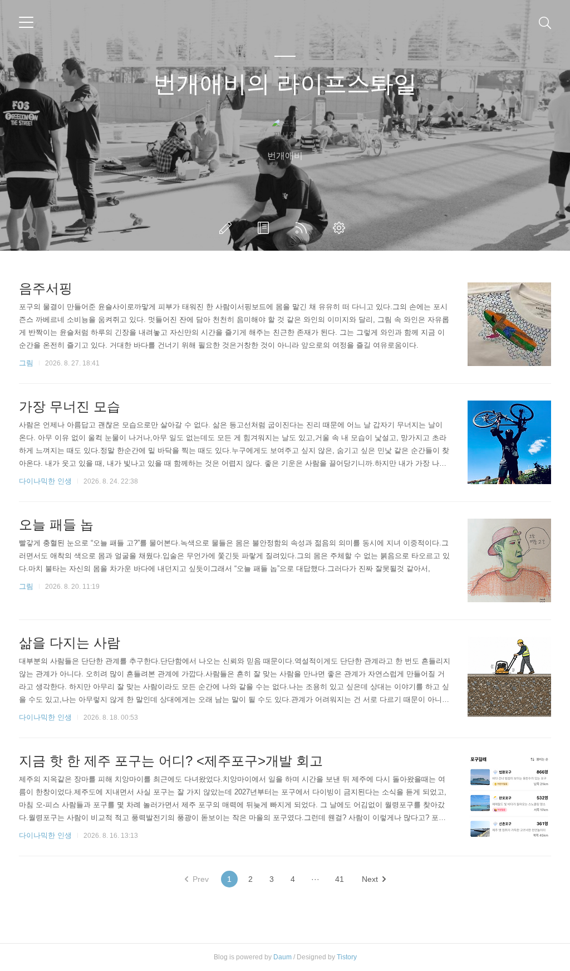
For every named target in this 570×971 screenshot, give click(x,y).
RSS (303, 228)
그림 (26, 363)
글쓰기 (227, 228)
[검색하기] (545, 22)
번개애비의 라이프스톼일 (285, 84)
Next (370, 879)
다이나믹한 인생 (45, 481)
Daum (282, 957)
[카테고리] (26, 22)
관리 (341, 228)
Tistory (347, 957)
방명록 (265, 228)
